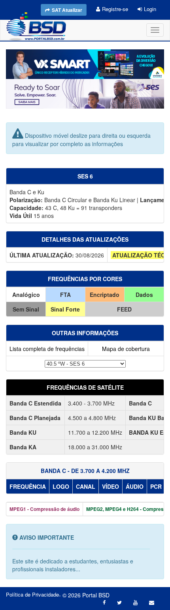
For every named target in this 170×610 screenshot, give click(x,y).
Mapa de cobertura (126, 349)
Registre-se (115, 9)
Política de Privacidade (32, 594)
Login (150, 9)
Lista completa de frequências (47, 349)
